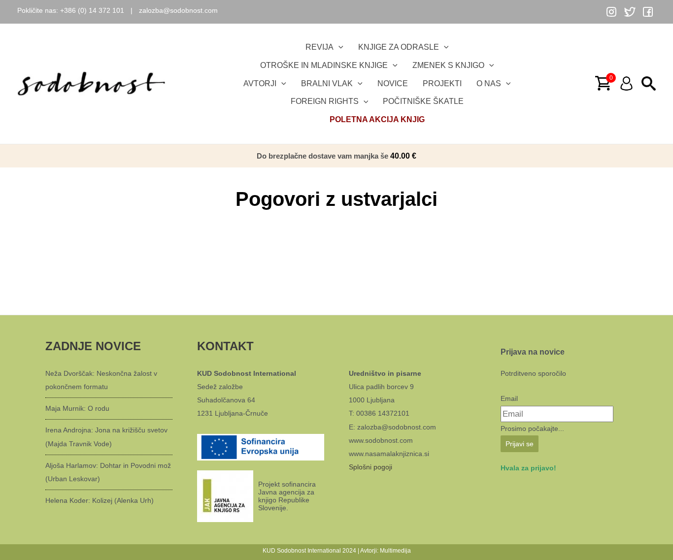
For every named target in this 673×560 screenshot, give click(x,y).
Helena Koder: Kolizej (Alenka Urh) (99, 500)
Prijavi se (519, 444)
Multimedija (395, 550)
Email (509, 398)
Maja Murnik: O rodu (77, 408)
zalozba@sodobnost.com (178, 10)
